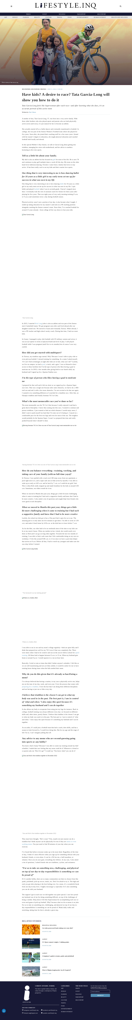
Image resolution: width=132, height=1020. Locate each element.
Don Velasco (32, 112)
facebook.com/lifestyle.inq (50, 1010)
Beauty (37, 17)
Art (5, 17)
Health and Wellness (119, 17)
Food (69, 17)
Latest (44, 939)
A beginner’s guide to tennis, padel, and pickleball (58, 956)
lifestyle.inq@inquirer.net (31, 1013)
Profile (43, 89)
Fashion (26, 17)
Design (15, 17)
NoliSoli (62, 14)
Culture (48, 17)
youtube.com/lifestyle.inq (50, 1013)
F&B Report (81, 14)
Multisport (101, 14)
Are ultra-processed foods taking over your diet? (57, 928)
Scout (44, 14)
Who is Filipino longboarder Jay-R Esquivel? (56, 970)
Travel (59, 17)
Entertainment (82, 17)
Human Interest (100, 17)
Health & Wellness (49, 925)
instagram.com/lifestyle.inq (31, 1010)
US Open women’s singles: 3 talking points (55, 942)
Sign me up (100, 995)
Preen (28, 14)
